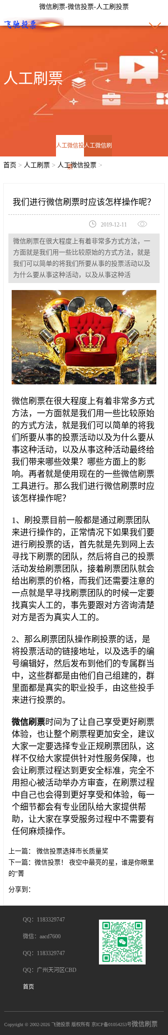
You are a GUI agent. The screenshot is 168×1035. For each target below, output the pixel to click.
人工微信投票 (70, 156)
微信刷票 (145, 1024)
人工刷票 (37, 165)
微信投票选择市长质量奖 (71, 851)
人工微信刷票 (98, 156)
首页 (9, 165)
